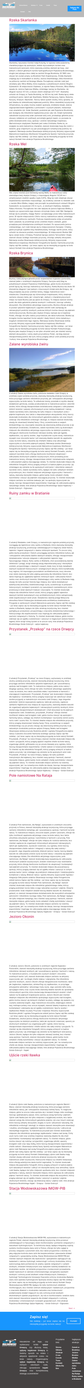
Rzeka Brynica (21, 253)
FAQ (29, 11)
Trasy (55, 5)
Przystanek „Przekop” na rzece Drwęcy (41, 629)
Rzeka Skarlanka (23, 20)
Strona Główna (23, 5)
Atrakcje (33, 5)
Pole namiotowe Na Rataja (30, 775)
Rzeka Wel (17, 144)
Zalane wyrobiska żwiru (28, 344)
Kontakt (22, 11)
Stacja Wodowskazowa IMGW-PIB (37, 1188)
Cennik (48, 5)
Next (72, 1308)
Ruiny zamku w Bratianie (29, 493)
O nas (40, 5)
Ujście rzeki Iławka (24, 1055)
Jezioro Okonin (21, 916)
